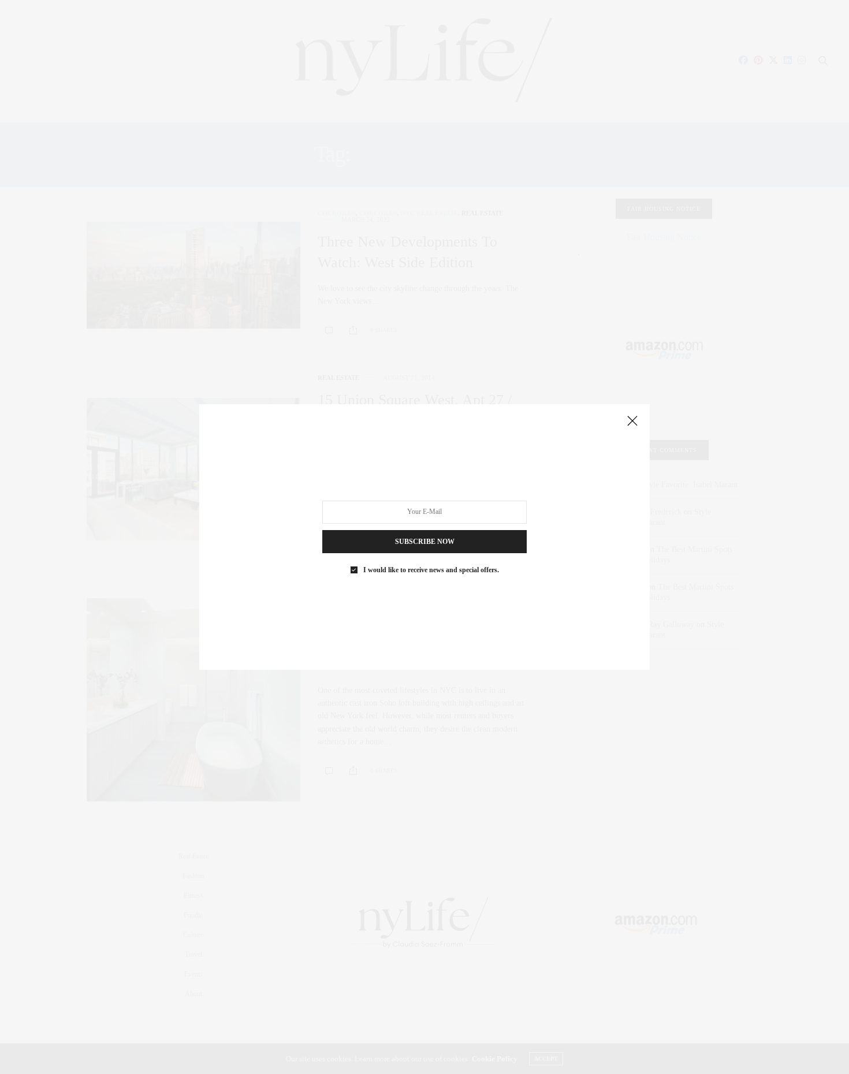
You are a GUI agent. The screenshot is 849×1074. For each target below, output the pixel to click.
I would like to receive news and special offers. (431, 569)
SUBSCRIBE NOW (425, 542)
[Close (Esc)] (632, 421)
